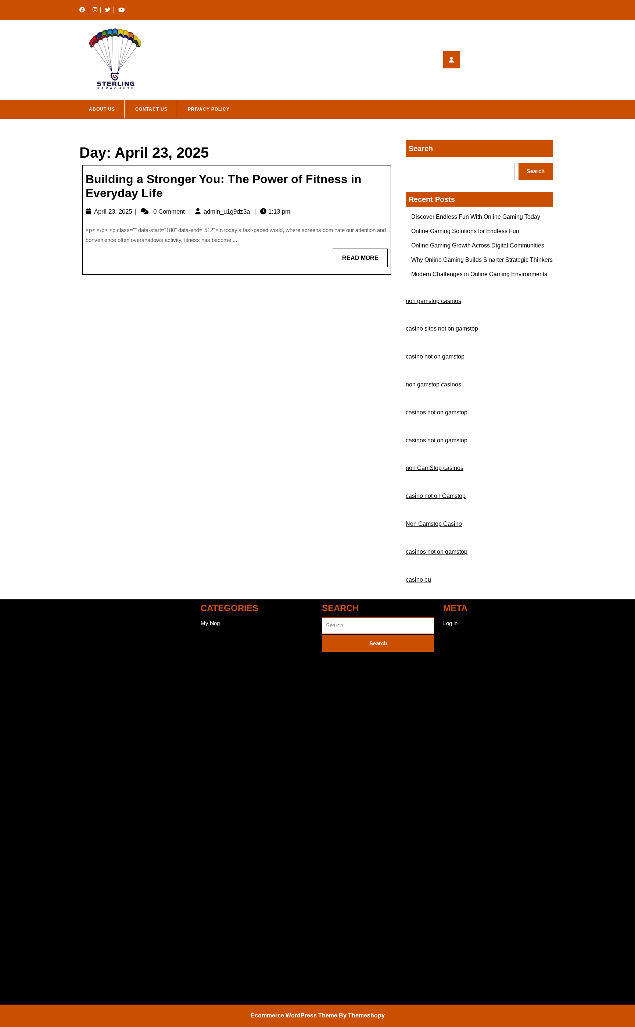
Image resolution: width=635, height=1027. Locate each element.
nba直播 (89, 607)
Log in (450, 623)
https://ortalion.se (99, 735)
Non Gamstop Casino (434, 524)
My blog (210, 623)
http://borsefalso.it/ (101, 970)
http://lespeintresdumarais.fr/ (113, 884)
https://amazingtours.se (107, 778)
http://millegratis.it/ (100, 863)
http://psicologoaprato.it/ (107, 842)
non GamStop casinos (434, 468)
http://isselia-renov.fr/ (104, 906)
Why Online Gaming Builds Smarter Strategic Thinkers (482, 260)
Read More (365, 260)
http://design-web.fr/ (102, 948)
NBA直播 (90, 671)
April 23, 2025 (113, 211)
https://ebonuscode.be (105, 756)
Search (421, 149)
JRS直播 (90, 628)
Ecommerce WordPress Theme (294, 1015)
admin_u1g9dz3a (227, 211)
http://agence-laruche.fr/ (107, 991)
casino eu (418, 580)
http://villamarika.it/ (101, 799)
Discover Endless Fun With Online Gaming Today (475, 217)
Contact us (151, 109)
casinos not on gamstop (436, 412)
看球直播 (90, 692)
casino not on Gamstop (436, 496)
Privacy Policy (209, 109)
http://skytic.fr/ (96, 820)
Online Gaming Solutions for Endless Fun (465, 231)
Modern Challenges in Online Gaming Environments (479, 274)
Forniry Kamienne (100, 714)
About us (102, 109)
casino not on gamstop (435, 356)
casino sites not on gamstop (442, 328)
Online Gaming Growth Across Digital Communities (477, 245)
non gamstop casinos (433, 301)
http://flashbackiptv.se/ (106, 927)
